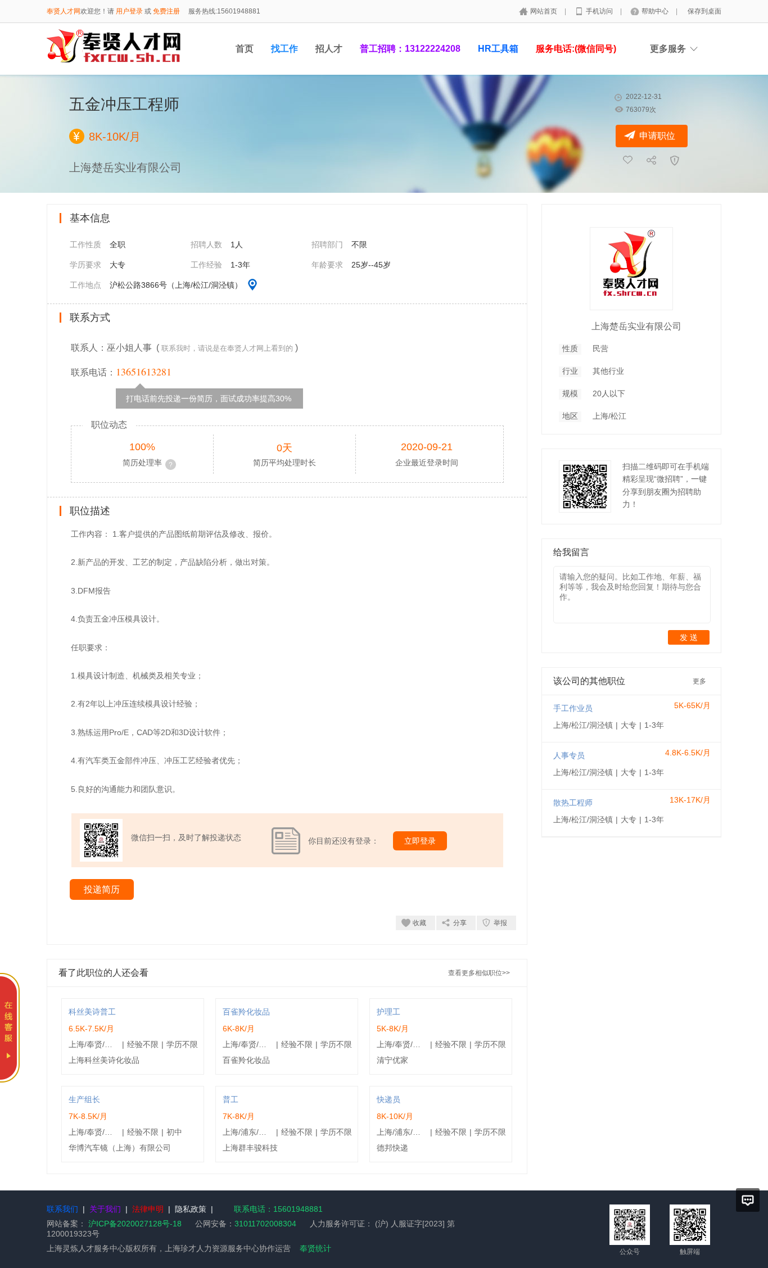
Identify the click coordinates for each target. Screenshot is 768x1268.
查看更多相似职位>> (479, 973)
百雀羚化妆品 (246, 1011)
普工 (230, 1099)
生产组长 (84, 1099)
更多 (699, 681)
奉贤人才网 (63, 11)
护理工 (388, 1011)
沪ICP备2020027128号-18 (135, 1223)
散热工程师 (573, 802)
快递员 (388, 1099)
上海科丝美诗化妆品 (104, 1060)
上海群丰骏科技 (250, 1147)
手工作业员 (573, 708)
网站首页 (544, 11)
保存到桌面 (704, 11)
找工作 (284, 48)
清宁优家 (392, 1060)
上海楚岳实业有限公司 (636, 326)
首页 (245, 48)
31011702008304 (265, 1223)
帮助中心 (655, 11)
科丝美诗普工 (92, 1011)
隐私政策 (190, 1208)
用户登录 (129, 11)
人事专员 (569, 755)
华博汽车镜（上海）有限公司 (120, 1147)
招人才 (328, 48)
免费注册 (166, 11)
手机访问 (600, 11)
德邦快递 (392, 1147)
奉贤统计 (315, 1248)
